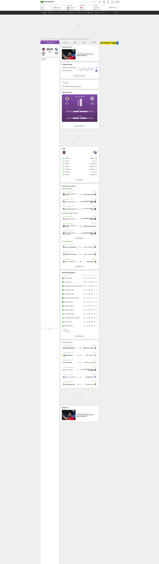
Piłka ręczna (89, 12)
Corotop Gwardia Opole (69, 313)
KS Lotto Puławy (68, 321)
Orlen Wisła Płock (68, 278)
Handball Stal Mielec (68, 306)
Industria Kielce (67, 282)
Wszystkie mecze (79, 238)
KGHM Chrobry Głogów (69, 294)
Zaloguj (117, 2)
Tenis (56, 12)
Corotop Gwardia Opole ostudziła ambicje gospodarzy (85, 54)
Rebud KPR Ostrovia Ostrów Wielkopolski (73, 286)
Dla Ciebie (44, 12)
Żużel (65, 12)
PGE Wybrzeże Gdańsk (69, 290)
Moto (102, 12)
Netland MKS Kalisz (68, 302)
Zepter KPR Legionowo (69, 310)
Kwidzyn (66, 83)
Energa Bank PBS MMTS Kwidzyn (71, 298)
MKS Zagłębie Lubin (68, 325)
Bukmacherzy (71, 12)
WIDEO (84, 12)
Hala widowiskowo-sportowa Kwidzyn (73, 86)
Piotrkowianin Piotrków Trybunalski (72, 317)
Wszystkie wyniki (112, 7)
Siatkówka (60, 12)
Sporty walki (78, 12)
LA (105, 12)
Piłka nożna (50, 12)
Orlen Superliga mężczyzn (81, 52)
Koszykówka (96, 12)
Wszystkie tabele (79, 336)
